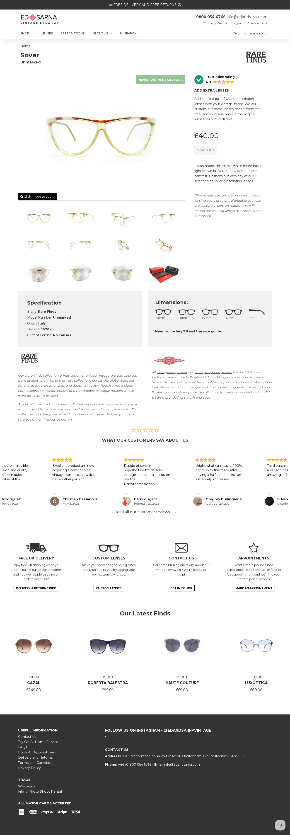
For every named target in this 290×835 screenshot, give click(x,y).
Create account (257, 23)
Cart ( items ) (252, 33)
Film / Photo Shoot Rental (40, 791)
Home (25, 46)
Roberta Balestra (108, 683)
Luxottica (256, 683)
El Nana (241, 499)
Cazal (33, 683)
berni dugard (103, 499)
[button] (214, 80)
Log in (237, 23)
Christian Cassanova (38, 499)
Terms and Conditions (36, 763)
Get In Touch (181, 588)
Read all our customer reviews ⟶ (145, 512)
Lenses (47, 33)
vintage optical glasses (213, 372)
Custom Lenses (108, 588)
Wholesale (27, 786)
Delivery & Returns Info (36, 588)
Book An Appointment (37, 752)
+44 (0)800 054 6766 (135, 764)
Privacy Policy (29, 768)
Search (222, 23)
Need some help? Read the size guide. (188, 331)
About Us (100, 33)
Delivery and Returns (35, 757)
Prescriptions (72, 33)
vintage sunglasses (172, 372)
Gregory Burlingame (182, 499)
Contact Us (27, 737)
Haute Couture (182, 683)
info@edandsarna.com (182, 764)
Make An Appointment (253, 588)
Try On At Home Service (38, 742)
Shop (25, 33)
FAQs (22, 747)
